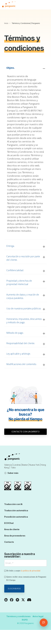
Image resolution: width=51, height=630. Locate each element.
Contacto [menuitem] (9, 542)
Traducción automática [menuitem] (16, 510)
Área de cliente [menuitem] (11, 529)
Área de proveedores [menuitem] (14, 535)
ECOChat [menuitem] (9, 523)
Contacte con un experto (25, 431)
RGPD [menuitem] (25, 620)
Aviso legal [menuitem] (38, 616)
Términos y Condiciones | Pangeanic (26, 23)
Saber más (13, 473)
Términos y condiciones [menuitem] (18, 616)
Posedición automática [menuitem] (16, 517)
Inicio (6, 23)
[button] (47, 4)
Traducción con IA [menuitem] (13, 504)
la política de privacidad (30, 571)
